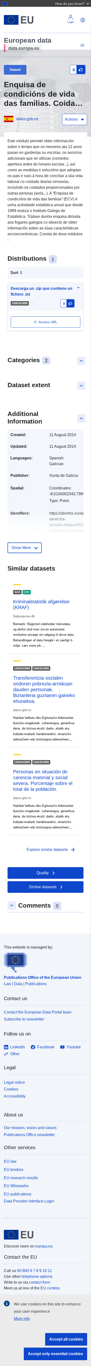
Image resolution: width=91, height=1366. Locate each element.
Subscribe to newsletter (24, 1019)
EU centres (50, 1288)
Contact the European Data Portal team (37, 1012)
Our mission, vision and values (30, 1128)
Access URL (48, 322)
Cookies (11, 1089)
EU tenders (13, 1170)
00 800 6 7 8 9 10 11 (34, 1271)
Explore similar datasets (51, 850)
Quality (43, 873)
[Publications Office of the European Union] (43, 961)
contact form (39, 1282)
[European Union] (43, 1235)
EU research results (21, 1178)
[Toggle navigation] (81, 45)
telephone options (37, 1276)
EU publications (17, 1194)
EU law (10, 1161)
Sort (14, 273)
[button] (73, 3)
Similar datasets (43, 887)
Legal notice (14, 1082)
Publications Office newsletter (29, 1135)
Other (15, 1054)
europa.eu (44, 1246)
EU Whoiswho (16, 1186)
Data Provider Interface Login (29, 1201)
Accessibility (14, 1096)
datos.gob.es (27, 119)
